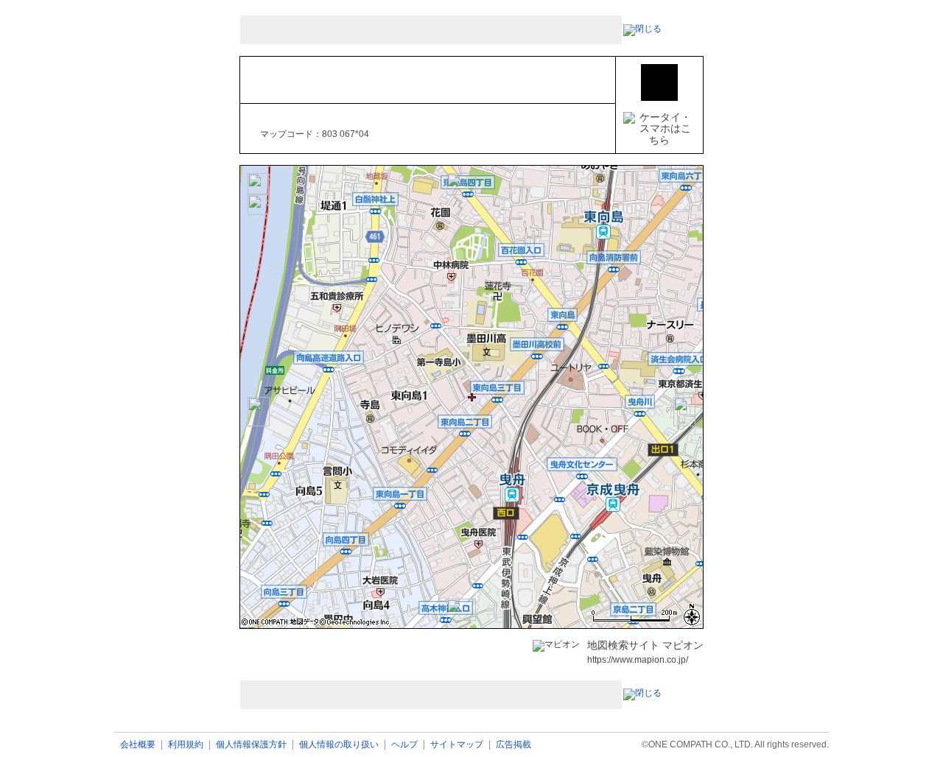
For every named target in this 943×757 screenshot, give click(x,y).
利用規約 (185, 745)
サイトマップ (456, 745)
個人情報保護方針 (251, 745)
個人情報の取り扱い (339, 745)
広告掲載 (513, 745)
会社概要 (137, 745)
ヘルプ (404, 745)
